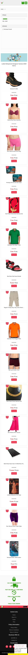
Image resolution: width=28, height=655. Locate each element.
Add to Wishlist (14, 87)
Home (14, 615)
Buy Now (14, 98)
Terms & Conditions (14, 630)
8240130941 (17, 652)
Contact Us (14, 640)
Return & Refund (14, 632)
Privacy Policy (14, 627)
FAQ (14, 622)
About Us (14, 617)
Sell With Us (14, 638)
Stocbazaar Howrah (8, 29)
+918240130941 (22, 648)
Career (14, 619)
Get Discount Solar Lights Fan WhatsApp (18, 654)
